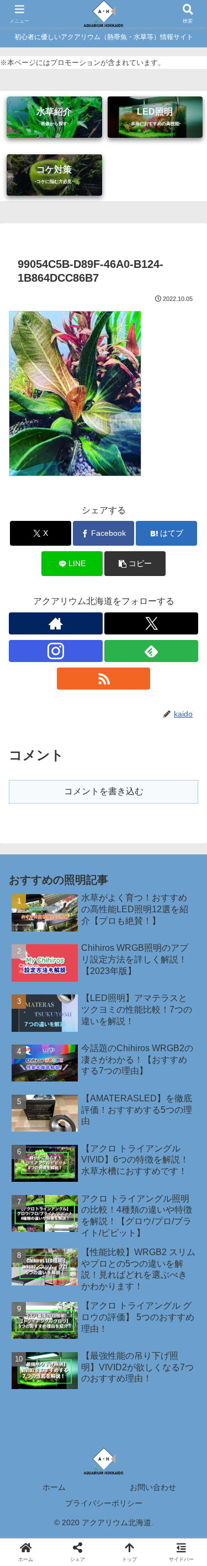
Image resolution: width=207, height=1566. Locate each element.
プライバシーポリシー (103, 1503)
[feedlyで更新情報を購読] (151, 651)
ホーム (54, 1487)
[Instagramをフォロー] (56, 651)
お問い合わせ (153, 1487)
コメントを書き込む (104, 791)
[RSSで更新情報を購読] (104, 679)
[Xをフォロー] (151, 623)
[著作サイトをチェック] (56, 623)
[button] (135, 563)
